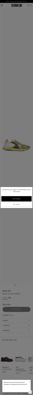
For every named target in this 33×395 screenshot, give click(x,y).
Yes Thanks (16, 199)
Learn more (9, 389)
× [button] (29, 381)
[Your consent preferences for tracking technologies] (30, 392)
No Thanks (16, 204)
